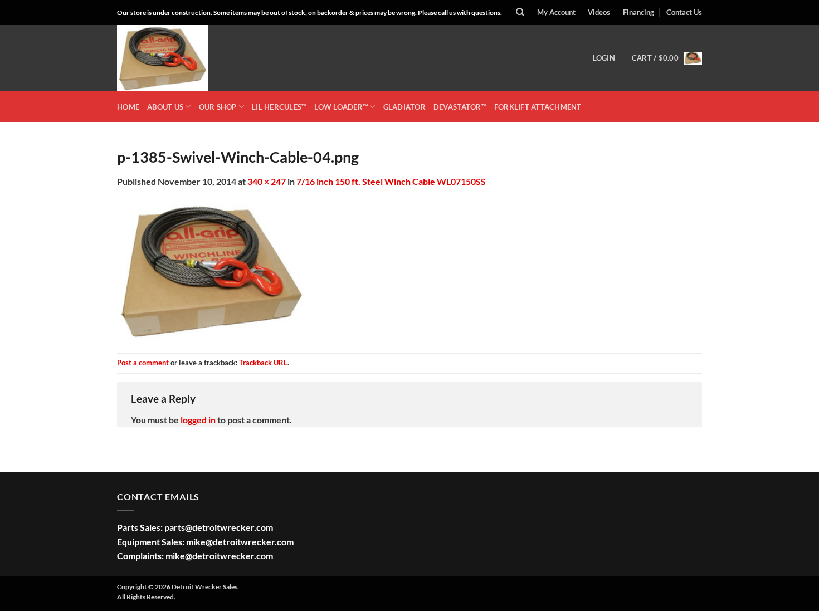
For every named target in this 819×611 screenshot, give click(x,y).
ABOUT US (165, 106)
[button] (604, 58)
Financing (638, 12)
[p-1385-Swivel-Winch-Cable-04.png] (211, 269)
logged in (198, 419)
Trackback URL (263, 362)
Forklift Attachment (538, 106)
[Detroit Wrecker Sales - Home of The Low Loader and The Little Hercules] (172, 58)
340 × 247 (266, 181)
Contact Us (684, 12)
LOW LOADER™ (341, 106)
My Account (556, 12)
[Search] (520, 12)
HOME (128, 106)
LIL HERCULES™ (279, 106)
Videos (599, 12)
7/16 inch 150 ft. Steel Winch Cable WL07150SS (391, 181)
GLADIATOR (404, 106)
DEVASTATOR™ (459, 106)
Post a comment (143, 362)
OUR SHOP (218, 106)
